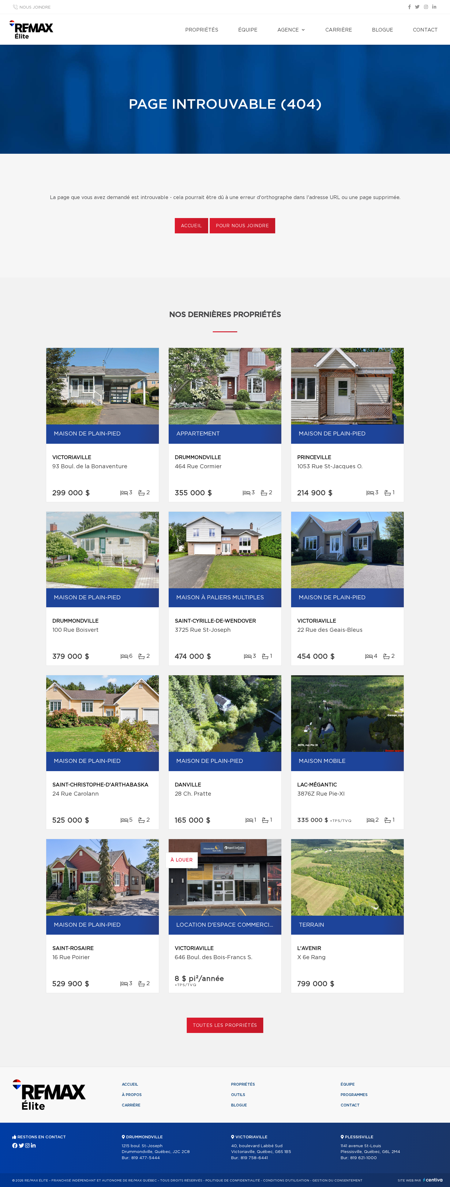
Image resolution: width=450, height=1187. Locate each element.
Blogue (382, 30)
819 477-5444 (145, 1158)
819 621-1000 (363, 1158)
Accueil (191, 226)
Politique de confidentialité (232, 1180)
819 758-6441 (254, 1158)
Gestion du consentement (337, 1180)
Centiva (433, 1180)
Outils (238, 1095)
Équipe (247, 30)
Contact (425, 30)
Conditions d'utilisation (286, 1180)
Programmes (354, 1095)
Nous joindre (35, 7)
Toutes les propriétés (225, 1025)
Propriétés (201, 30)
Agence (288, 30)
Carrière (338, 30)
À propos (132, 1095)
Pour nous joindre (242, 226)
